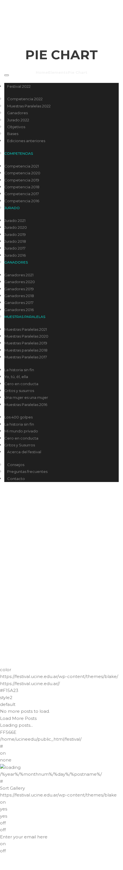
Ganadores (17, 113)
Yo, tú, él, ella (16, 376)
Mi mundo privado (21, 431)
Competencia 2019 (21, 180)
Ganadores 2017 (18, 302)
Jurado (12, 208)
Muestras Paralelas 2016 (25, 404)
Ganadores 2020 (19, 281)
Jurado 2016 (15, 255)
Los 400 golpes (18, 417)
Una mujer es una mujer (26, 397)
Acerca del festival (24, 452)
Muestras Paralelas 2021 (25, 329)
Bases (12, 133)
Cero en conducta (21, 383)
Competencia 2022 (25, 99)
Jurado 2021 (14, 220)
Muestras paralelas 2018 (25, 350)
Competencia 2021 (21, 166)
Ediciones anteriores (26, 140)
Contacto (16, 478)
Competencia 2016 (21, 201)
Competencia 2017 (21, 193)
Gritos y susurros (19, 390)
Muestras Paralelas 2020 (26, 336)
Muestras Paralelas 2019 (25, 343)
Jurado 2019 (15, 234)
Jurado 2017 (14, 248)
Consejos (15, 464)
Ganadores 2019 (19, 289)
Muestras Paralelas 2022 (29, 106)
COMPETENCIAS (18, 153)
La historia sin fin (19, 369)
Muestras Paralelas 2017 (25, 357)
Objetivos (16, 126)
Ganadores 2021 (18, 275)
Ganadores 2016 (19, 309)
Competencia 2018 (21, 187)
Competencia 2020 (22, 173)
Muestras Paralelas (24, 316)
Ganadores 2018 (19, 295)
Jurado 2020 (15, 227)
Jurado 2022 (18, 120)
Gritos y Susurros (19, 445)
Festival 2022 (19, 86)
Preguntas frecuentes (27, 471)
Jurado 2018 (15, 241)
